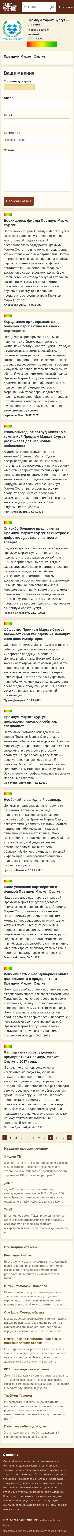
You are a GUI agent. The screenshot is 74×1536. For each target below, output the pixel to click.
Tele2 (8, 1209)
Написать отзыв (18, 201)
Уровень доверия (17, 81)
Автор (8, 98)
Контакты (9, 1525)
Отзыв (9, 150)
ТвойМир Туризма (18, 1395)
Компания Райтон (18, 1255)
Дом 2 (8, 1183)
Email (8, 115)
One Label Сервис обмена (24, 1312)
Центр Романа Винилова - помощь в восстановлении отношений (32, 1340)
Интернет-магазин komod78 (25, 1286)
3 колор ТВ (12, 1156)
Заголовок (12, 132)
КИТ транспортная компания (26, 1369)
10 (62, 1137)
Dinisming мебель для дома (25, 1426)
